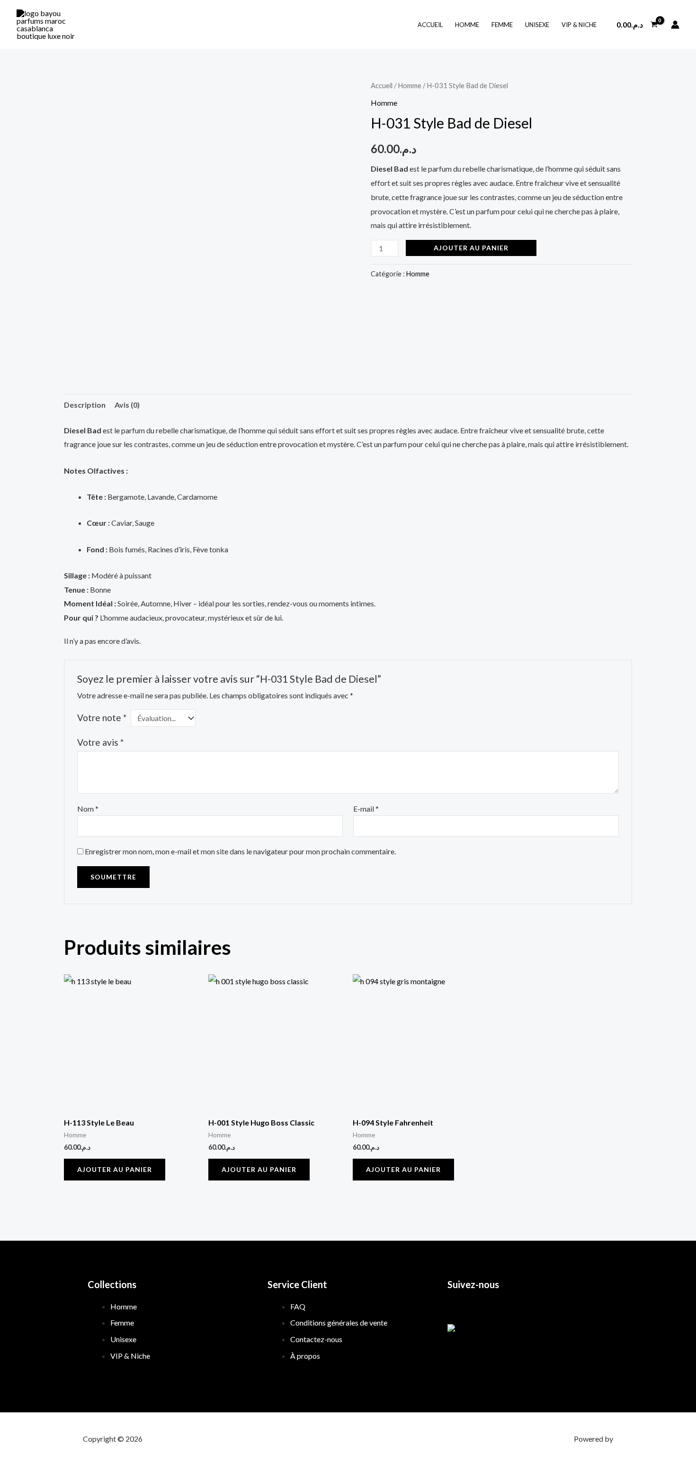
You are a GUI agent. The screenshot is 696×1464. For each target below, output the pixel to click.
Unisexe (537, 24)
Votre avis (100, 742)
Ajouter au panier (471, 248)
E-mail (366, 808)
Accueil (430, 24)
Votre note (101, 717)
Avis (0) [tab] (127, 404)
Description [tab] (85, 404)
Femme (502, 24)
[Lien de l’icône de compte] (675, 24)
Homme (467, 24)
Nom (87, 808)
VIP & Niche (579, 24)
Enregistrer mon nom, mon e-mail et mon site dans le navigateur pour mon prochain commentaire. (240, 851)
